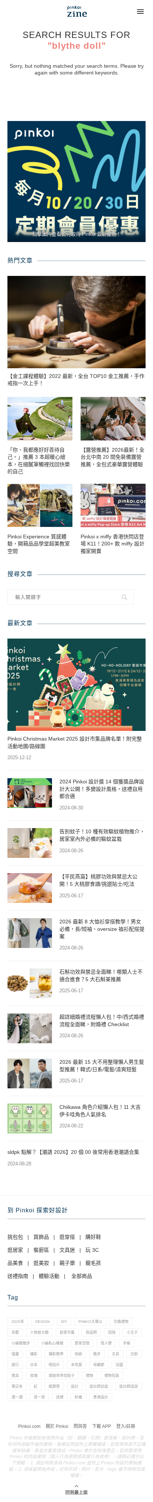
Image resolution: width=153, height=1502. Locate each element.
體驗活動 (49, 1276)
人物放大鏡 (39, 1332)
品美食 (15, 1263)
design (42, 1322)
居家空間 (82, 1343)
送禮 (60, 1397)
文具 (115, 1354)
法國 (119, 1365)
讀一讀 (17, 1397)
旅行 (15, 1365)
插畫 (15, 1354)
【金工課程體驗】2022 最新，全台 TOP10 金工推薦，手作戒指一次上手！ (75, 379)
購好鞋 (93, 1237)
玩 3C (92, 1250)
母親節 (98, 1365)
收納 (78, 1354)
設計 (74, 1386)
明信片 (54, 1365)
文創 (134, 1354)
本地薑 (76, 1365)
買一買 (39, 1397)
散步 (97, 1354)
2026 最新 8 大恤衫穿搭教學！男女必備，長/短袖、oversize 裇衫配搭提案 (101, 929)
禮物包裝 (111, 1376)
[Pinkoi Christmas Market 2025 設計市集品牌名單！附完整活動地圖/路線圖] (76, 685)
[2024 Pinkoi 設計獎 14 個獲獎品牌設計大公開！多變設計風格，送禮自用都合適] (29, 793)
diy (64, 1322)
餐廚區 (41, 1250)
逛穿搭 (67, 1237)
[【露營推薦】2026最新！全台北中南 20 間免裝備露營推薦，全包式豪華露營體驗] (113, 418)
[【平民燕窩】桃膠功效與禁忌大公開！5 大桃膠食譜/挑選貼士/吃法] (29, 888)
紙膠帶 (54, 1386)
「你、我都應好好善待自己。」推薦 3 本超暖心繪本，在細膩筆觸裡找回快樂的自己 (38, 461)
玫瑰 (34, 1376)
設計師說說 (128, 1386)
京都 (15, 1332)
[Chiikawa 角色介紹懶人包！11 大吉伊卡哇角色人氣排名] (29, 1118)
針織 (78, 1397)
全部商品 (81, 1276)
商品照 (91, 1332)
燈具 (15, 1376)
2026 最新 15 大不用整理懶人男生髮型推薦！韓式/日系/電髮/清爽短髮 (101, 1065)
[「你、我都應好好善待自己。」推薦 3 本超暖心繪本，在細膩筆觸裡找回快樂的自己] (39, 418)
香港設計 (100, 1397)
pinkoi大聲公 (90, 1322)
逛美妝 (41, 1263)
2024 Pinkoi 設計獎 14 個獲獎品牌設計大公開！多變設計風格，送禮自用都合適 (101, 789)
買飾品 (41, 1237)
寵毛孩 (93, 1263)
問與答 (80, 1426)
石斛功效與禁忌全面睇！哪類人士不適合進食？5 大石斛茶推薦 (101, 975)
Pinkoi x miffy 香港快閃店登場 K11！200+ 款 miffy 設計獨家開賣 (112, 544)
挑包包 (15, 1237)
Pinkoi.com (29, 1426)
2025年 (18, 1322)
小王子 (132, 1332)
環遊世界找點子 (62, 1376)
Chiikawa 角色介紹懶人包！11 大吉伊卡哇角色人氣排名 (100, 1110)
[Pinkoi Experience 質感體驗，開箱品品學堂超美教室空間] (39, 505)
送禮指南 (17, 1276)
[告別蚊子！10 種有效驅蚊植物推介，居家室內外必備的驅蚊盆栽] (29, 843)
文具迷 (67, 1250)
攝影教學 (56, 1354)
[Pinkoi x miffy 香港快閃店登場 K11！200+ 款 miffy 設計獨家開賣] (113, 505)
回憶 (111, 1332)
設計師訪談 (98, 1386)
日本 (34, 1365)
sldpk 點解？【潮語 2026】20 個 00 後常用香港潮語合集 (73, 1152)
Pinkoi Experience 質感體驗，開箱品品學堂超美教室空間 (38, 544)
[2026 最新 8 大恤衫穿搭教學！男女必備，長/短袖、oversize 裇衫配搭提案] (29, 933)
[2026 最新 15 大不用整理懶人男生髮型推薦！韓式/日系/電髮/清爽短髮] (29, 1073)
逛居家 (15, 1250)
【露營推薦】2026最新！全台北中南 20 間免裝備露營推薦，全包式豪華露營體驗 (112, 457)
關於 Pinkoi (57, 1426)
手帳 (126, 1343)
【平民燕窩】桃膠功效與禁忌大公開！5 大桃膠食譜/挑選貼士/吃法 (98, 880)
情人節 (106, 1343)
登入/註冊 (125, 1426)
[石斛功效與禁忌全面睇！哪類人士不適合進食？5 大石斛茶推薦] (29, 983)
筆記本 (17, 1386)
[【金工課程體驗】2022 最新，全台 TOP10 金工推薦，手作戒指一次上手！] (76, 322)
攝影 (34, 1354)
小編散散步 (21, 1343)
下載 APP (101, 1426)
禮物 (89, 1376)
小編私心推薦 (52, 1343)
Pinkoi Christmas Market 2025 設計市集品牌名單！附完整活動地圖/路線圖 (74, 742)
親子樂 (67, 1263)
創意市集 (67, 1332)
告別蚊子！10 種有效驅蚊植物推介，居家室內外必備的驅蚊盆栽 (102, 835)
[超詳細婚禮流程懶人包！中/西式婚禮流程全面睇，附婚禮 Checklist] (29, 1028)
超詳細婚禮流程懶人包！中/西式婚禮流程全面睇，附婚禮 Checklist (101, 1020)
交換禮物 (121, 1322)
